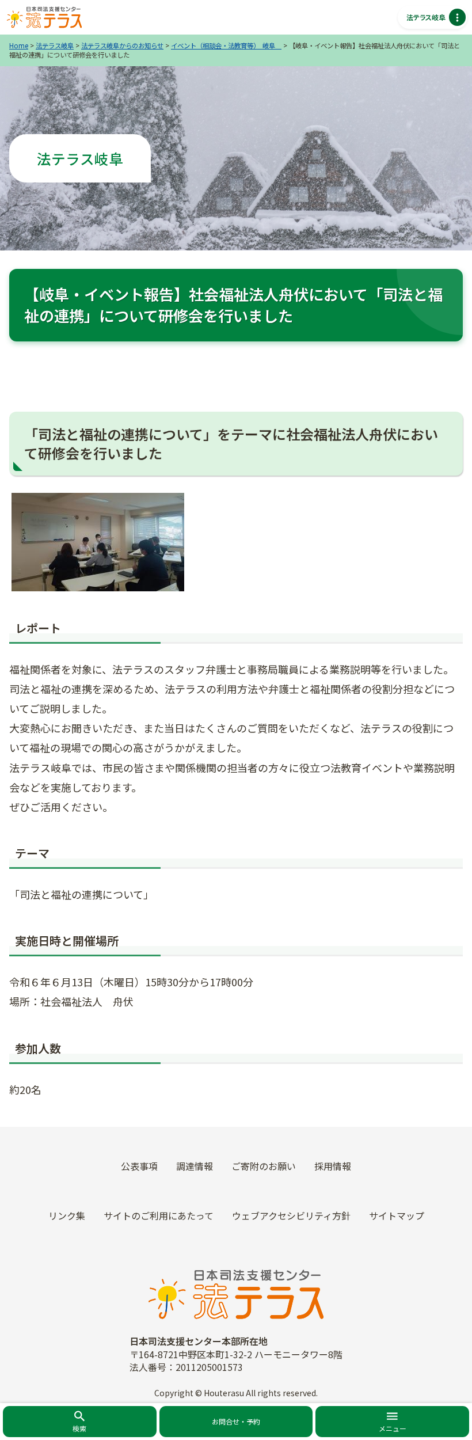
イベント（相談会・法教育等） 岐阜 (226, 45)
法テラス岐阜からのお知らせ (122, 45)
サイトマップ (396, 1215)
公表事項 (139, 1166)
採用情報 (332, 1166)
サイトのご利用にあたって (159, 1215)
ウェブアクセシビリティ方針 (291, 1215)
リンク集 (66, 1215)
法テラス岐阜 (55, 45)
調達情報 (194, 1166)
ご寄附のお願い (263, 1166)
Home (18, 45)
